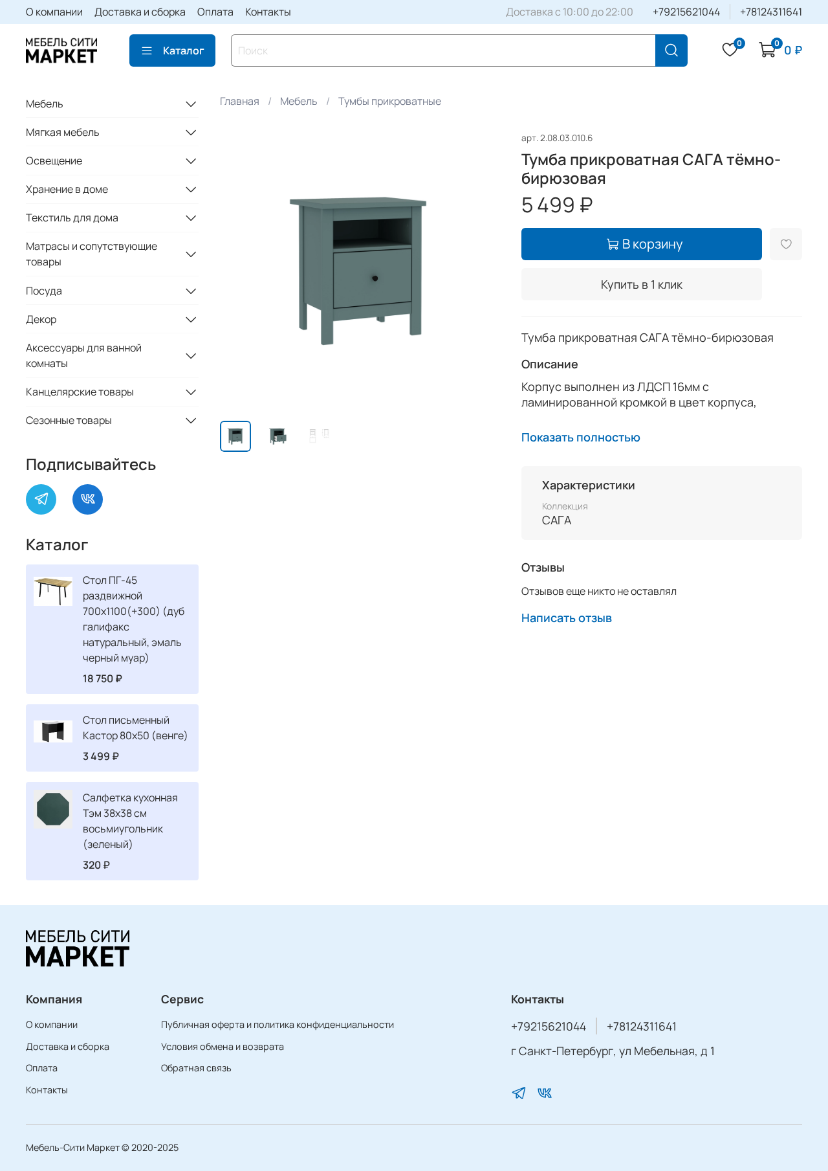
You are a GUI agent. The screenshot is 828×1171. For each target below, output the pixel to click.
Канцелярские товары (80, 392)
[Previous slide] (240, 269)
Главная (239, 101)
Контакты (268, 12)
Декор (41, 319)
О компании (54, 12)
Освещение (54, 160)
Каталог (183, 50)
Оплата (215, 12)
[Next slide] (480, 269)
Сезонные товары (69, 420)
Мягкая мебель (63, 132)
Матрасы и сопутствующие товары (91, 254)
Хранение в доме (67, 189)
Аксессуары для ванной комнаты (84, 355)
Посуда (44, 291)
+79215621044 (686, 12)
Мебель (299, 101)
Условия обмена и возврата (222, 1046)
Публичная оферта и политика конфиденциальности (277, 1024)
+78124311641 (771, 12)
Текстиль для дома (72, 217)
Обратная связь (196, 1068)
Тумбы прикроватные (389, 101)
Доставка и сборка (140, 12)
